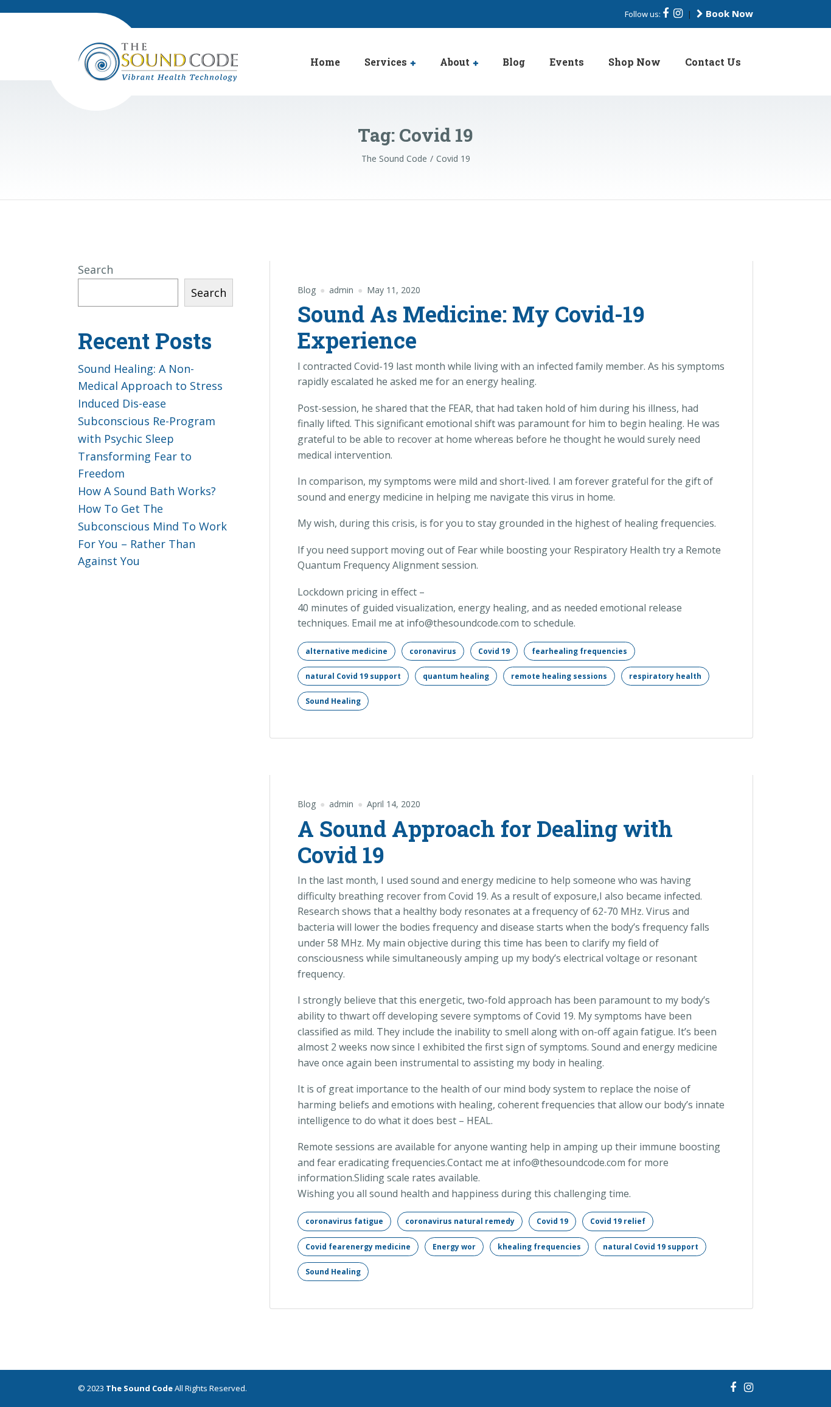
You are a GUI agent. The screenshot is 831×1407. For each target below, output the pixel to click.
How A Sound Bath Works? (147, 491)
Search (95, 269)
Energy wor (454, 1247)
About (455, 61)
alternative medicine (346, 651)
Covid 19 (494, 651)
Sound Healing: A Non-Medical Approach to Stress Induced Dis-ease (150, 386)
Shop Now (634, 61)
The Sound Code (139, 1388)
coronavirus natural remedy (460, 1221)
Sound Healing (333, 701)
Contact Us (713, 61)
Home (325, 61)
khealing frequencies (539, 1247)
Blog (513, 61)
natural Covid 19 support (353, 676)
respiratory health (665, 676)
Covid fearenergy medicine (358, 1247)
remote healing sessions (559, 676)
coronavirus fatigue (344, 1221)
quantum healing (456, 676)
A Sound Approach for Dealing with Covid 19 (485, 841)
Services (385, 61)
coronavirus (432, 651)
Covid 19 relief (617, 1221)
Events (566, 61)
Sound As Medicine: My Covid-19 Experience (471, 327)
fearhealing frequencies (579, 651)
